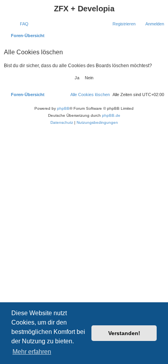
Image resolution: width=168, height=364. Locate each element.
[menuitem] (21, 24)
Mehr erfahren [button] (32, 351)
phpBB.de (111, 115)
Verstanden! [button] (124, 333)
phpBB (63, 108)
